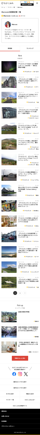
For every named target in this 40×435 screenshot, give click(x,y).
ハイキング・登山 (34, 149)
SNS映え (36, 210)
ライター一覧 (11, 7)
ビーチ (37, 256)
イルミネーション (34, 118)
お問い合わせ (5, 416)
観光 (37, 195)
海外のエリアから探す (20, 388)
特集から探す (30, 394)
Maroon (20, 7)
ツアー (37, 87)
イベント (36, 241)
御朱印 (37, 321)
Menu (37, 3)
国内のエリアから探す (20, 382)
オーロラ (36, 71)
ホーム (3, 7)
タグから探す (10, 394)
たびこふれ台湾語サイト (20, 406)
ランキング (30, 48)
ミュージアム (35, 180)
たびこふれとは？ (30, 400)
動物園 (37, 336)
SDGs (37, 226)
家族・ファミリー (34, 352)
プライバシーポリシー (7, 426)
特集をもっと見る (20, 358)
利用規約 (4, 421)
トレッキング (35, 272)
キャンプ (36, 133)
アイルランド (28, 71)
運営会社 (4, 411)
